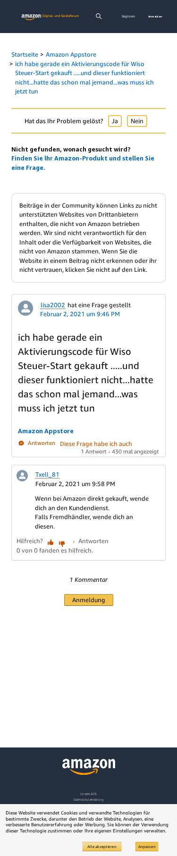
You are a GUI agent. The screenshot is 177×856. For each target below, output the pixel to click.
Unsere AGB (88, 794)
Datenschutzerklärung (88, 799)
